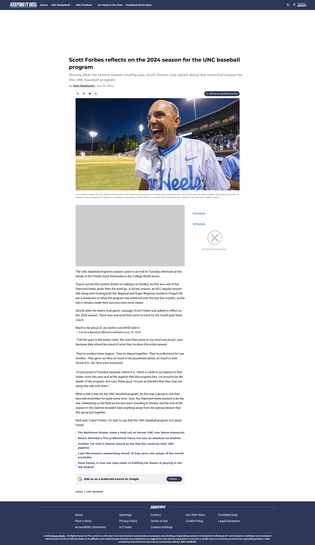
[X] (288, 4)
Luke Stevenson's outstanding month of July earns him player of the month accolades (131, 455)
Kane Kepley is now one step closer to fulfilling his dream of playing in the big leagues (130, 464)
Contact (155, 515)
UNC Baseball (94, 491)
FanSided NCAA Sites (138, 4)
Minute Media (58, 536)
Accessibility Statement (90, 527)
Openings (125, 515)
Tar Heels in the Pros (109, 4)
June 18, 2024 (132, 332)
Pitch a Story (83, 521)
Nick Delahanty (84, 85)
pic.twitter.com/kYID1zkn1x (121, 328)
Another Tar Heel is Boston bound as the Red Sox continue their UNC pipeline (126, 445)
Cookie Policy (194, 521)
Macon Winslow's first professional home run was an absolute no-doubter (129, 438)
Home (79, 491)
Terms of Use (159, 521)
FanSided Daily (228, 515)
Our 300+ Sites (195, 515)
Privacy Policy (128, 521)
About (44, 4)
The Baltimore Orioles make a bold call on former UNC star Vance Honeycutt (131, 432)
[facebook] (294, 4)
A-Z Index (125, 527)
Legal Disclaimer (229, 521)
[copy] (95, 93)
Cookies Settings (161, 527)
